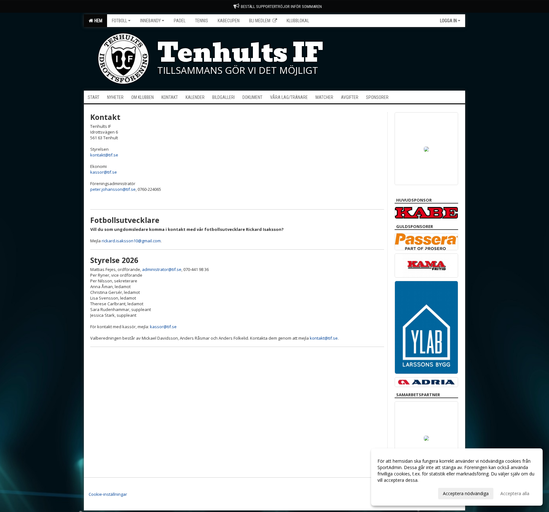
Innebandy (150, 20)
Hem (97, 20)
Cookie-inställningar (108, 494)
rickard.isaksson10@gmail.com (131, 241)
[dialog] (457, 477)
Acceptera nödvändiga (466, 493)
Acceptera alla (514, 493)
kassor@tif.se (104, 172)
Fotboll (119, 20)
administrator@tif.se (161, 269)
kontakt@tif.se (104, 155)
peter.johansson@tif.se (113, 189)
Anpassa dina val (394, 492)
